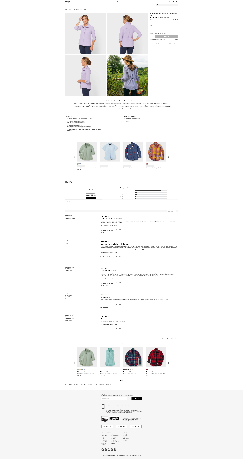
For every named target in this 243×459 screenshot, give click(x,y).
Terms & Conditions (111, 455)
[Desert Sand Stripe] (80, 369)
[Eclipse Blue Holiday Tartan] (124, 369)
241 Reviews (166, 17)
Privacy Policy (115, 400)
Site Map (139, 455)
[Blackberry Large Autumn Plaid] (130, 369)
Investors (125, 440)
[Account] (173, 1)
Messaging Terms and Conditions (119, 412)
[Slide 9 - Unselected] (122, 380)
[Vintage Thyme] (78, 163)
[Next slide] (168, 157)
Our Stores (125, 435)
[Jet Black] (128, 369)
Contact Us (104, 434)
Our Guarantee (114, 440)
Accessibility (104, 441)
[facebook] (103, 449)
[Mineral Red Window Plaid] (147, 163)
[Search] (157, 5)
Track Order (104, 435)
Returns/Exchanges (115, 435)
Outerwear (76, 9)
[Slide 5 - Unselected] (121, 380)
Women (70, 9)
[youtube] (109, 449)
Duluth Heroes (126, 438)
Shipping (103, 437)
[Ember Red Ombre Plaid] (147, 369)
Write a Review (90, 198)
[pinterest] (112, 449)
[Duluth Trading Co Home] (68, 1)
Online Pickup (104, 440)
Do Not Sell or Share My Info (131, 455)
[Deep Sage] (126, 369)
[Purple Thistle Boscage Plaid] (132, 369)
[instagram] (115, 449)
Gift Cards (113, 438)
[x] (106, 449)
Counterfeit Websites (115, 441)
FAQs (103, 438)
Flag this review (104, 232)
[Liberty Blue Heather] (80, 163)
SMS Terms (113, 434)
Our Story (125, 434)
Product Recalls (114, 443)
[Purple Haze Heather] (84, 369)
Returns (176, 39)
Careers (124, 437)
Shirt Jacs (83, 9)
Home (66, 9)
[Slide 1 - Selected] (120, 380)
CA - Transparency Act (121, 455)
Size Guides (113, 437)
